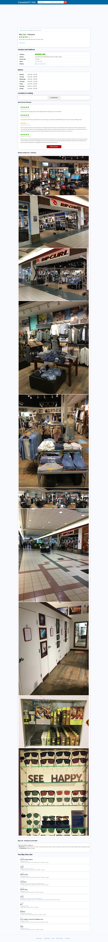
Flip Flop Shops (23, 889)
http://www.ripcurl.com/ (40, 63)
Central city (39, 30)
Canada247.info (27, 2)
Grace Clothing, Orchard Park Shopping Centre (31, 919)
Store (44, 54)
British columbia (22, 30)
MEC (21, 904)
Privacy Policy (59, 938)
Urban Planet (23, 882)
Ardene (22, 867)
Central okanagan (29, 30)
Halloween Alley (24, 874)
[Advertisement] (54, 16)
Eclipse (21, 926)
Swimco (22, 896)
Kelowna (34, 30)
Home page (39, 938)
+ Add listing (46, 938)
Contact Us (67, 938)
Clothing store (38, 54)
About (52, 938)
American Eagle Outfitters (26, 859)
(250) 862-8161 (22, 42)
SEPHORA (22, 911)
